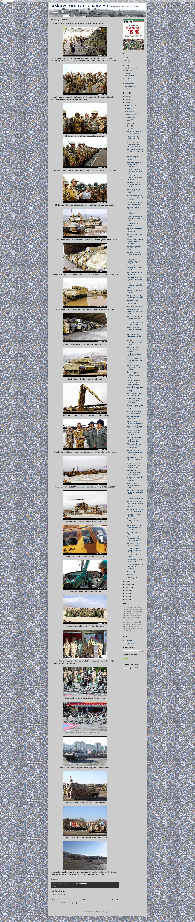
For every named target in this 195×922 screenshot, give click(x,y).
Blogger (106, 912)
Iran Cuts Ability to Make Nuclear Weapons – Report (135, 318)
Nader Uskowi (131, 643)
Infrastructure (129, 83)
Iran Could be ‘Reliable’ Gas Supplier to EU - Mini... (134, 336)
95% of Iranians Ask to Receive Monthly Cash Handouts (135, 197)
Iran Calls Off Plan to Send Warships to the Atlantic (135, 360)
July (128, 120)
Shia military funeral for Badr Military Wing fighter (134, 138)
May (129, 126)
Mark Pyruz (130, 640)
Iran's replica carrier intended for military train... (134, 191)
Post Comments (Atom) (69, 903)
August (129, 117)
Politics (127, 73)
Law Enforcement (131, 68)
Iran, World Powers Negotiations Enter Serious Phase (133, 465)
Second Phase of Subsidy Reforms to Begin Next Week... (134, 261)
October (130, 111)
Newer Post (56, 899)
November (131, 108)
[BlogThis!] (81, 883)
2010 (127, 590)
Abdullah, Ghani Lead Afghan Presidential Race (134, 254)
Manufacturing (130, 86)
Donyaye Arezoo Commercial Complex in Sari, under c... (134, 302)
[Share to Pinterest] (86, 883)
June (129, 123)
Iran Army (65, 886)
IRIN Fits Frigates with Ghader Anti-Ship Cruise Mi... (134, 248)
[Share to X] (83, 883)
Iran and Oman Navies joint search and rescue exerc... (134, 432)
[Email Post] (76, 883)
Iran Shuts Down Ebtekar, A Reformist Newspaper (134, 177)
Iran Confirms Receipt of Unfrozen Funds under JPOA (135, 285)
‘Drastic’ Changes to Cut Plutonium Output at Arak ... (135, 407)
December (131, 105)
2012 (127, 584)
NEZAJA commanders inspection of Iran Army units (135, 218)
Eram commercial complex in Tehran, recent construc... (134, 538)
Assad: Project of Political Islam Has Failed (133, 485)
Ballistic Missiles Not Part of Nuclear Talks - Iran (135, 311)
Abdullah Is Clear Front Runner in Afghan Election (134, 184)
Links (126, 88)
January (130, 578)
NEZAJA (71, 886)
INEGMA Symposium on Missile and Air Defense (135, 164)
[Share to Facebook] (84, 883)
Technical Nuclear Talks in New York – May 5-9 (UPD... (135, 267)
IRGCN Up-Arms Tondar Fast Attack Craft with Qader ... (135, 342)
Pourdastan (78, 886)
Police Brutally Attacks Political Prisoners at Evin (134, 279)
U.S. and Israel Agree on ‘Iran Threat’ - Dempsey (135, 566)
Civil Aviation (129, 70)
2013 (127, 581)
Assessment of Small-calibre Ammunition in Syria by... (134, 400)
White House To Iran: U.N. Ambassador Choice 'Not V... (134, 445)
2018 (127, 97)
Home (85, 899)
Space (127, 65)
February (130, 575)
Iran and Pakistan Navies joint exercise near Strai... (134, 452)
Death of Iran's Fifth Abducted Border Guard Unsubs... (133, 382)
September (131, 114)
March (129, 572)
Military (127, 60)
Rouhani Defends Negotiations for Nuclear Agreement (134, 144)
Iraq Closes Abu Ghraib (135, 306)
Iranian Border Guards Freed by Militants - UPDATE (134, 527)
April (129, 129)
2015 (127, 100)
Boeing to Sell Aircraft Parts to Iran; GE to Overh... (134, 520)
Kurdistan (130, 506)
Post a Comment (59, 895)
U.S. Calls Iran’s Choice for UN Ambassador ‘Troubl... (135, 550)
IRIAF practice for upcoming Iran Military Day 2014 (135, 329)
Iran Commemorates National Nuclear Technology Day (134, 439)
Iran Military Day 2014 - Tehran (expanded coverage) (135, 230)
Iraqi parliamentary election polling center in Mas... (135, 158)
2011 (127, 587)
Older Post (114, 899)
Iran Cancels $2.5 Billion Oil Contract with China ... (135, 151)
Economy (128, 78)
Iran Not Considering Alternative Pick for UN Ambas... (135, 367)
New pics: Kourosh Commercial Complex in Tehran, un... (134, 472)
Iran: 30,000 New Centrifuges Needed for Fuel (134, 349)
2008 (127, 596)
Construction (129, 81)
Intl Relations (129, 76)
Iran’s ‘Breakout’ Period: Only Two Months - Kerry (135, 459)
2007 (127, 599)
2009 (127, 593)
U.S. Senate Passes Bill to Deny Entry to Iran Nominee (135, 478)
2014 (127, 102)
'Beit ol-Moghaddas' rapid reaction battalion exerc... (135, 171)
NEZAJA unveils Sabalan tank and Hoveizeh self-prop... (135, 241)
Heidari (59, 886)
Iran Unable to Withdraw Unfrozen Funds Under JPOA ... (135, 492)
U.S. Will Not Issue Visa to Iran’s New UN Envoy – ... (135, 389)
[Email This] (80, 883)
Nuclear (127, 63)
